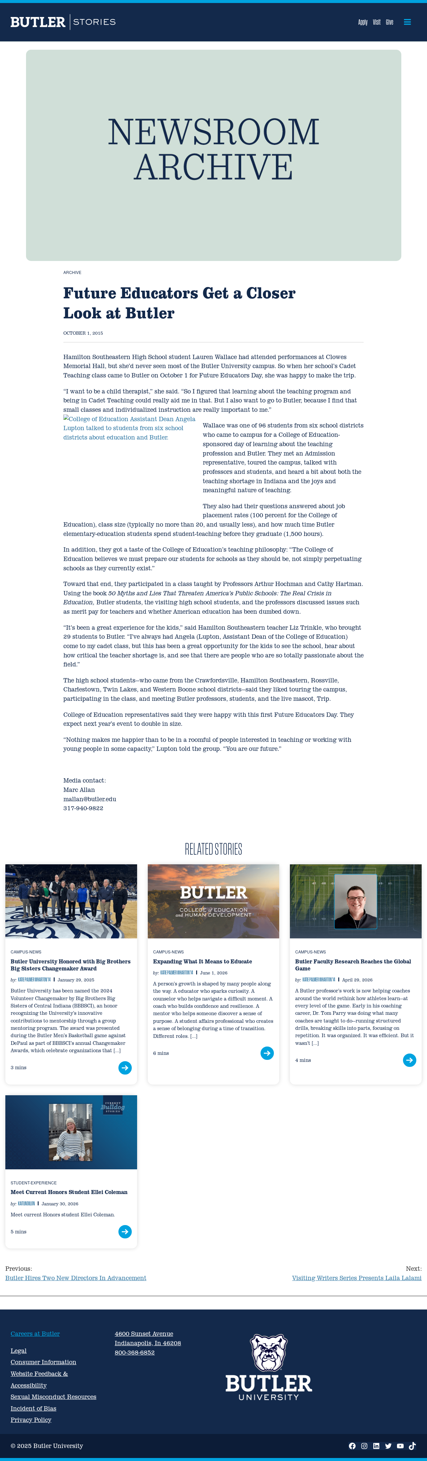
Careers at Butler (35, 1334)
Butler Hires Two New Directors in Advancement (75, 1273)
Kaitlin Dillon (26, 1203)
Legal (19, 1351)
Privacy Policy (31, 1420)
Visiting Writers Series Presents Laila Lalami (357, 1273)
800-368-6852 (135, 1352)
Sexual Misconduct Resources (53, 1397)
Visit (377, 22)
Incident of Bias (33, 1408)
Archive (72, 272)
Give (389, 22)
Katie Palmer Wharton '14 (34, 979)
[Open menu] (407, 22)
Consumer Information (43, 1362)
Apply (363, 22)
